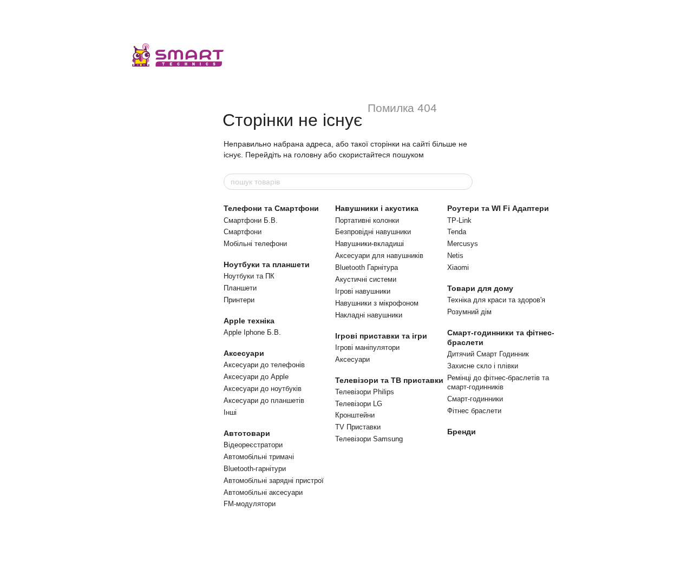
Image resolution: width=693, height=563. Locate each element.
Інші (230, 412)
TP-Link (459, 220)
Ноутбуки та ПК (249, 276)
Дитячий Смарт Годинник (488, 354)
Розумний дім (469, 312)
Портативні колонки (367, 220)
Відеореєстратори (253, 445)
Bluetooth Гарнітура (366, 267)
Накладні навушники (368, 315)
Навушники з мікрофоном (377, 303)
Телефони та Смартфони (271, 208)
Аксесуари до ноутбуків (263, 389)
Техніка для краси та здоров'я (496, 300)
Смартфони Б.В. (251, 220)
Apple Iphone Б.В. (252, 332)
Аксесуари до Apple (256, 377)
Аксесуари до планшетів (264, 400)
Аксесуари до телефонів (264, 365)
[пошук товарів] (464, 182)
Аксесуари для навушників (379, 255)
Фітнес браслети (474, 411)
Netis (455, 255)
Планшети (240, 288)
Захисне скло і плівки (482, 366)
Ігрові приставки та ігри (381, 336)
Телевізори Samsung (369, 439)
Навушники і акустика (377, 208)
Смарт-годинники (475, 399)
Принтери (239, 300)
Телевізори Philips (364, 392)
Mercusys (462, 244)
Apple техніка (249, 320)
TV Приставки (358, 427)
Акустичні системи (365, 279)
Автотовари (247, 433)
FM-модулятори (250, 504)
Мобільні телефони (255, 244)
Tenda (456, 232)
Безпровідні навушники (373, 232)
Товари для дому (480, 288)
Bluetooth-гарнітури (255, 469)
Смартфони (242, 232)
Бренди (461, 431)
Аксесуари (244, 353)
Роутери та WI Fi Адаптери (498, 208)
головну (308, 154)
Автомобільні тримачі (259, 457)
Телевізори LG (358, 404)
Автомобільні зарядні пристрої (274, 480)
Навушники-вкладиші (369, 244)
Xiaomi (458, 267)
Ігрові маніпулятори (367, 347)
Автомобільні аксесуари (263, 492)
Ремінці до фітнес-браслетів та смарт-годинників (498, 382)
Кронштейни (355, 415)
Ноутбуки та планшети (267, 264)
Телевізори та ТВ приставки (389, 380)
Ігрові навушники (362, 291)
